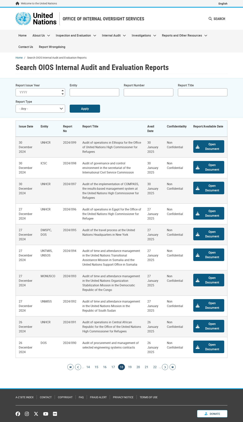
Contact (46, 397)
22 (154, 367)
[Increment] (62, 90)
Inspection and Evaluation (72, 35)
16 (104, 367)
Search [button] (219, 18)
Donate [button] (214, 414)
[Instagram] (27, 414)
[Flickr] (55, 414)
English (223, 3)
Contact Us (25, 47)
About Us (37, 35)
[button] (208, 146)
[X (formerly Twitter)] (36, 414)
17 (113, 367)
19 (129, 367)
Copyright (65, 397)
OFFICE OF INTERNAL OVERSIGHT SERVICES (103, 18)
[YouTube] (45, 414)
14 (88, 367)
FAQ (81, 397)
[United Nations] (36, 18)
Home (22, 35)
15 (96, 367)
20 (138, 367)
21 (146, 367)
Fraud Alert (98, 397)
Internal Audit (110, 35)
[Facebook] (19, 414)
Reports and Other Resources (180, 35)
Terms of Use (149, 397)
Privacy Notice (123, 397)
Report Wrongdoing (52, 47)
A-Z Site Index (25, 397)
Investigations (140, 35)
